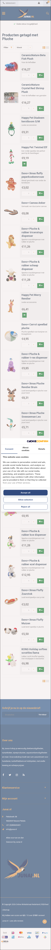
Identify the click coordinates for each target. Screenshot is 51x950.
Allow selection (25, 500)
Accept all (25, 493)
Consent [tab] (9, 449)
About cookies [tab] (25, 448)
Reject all (25, 507)
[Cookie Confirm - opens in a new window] (37, 441)
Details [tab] (41, 449)
